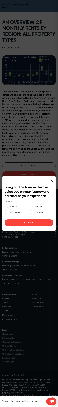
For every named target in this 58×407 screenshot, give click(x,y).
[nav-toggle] (54, 6)
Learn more (34, 401)
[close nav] (52, 181)
